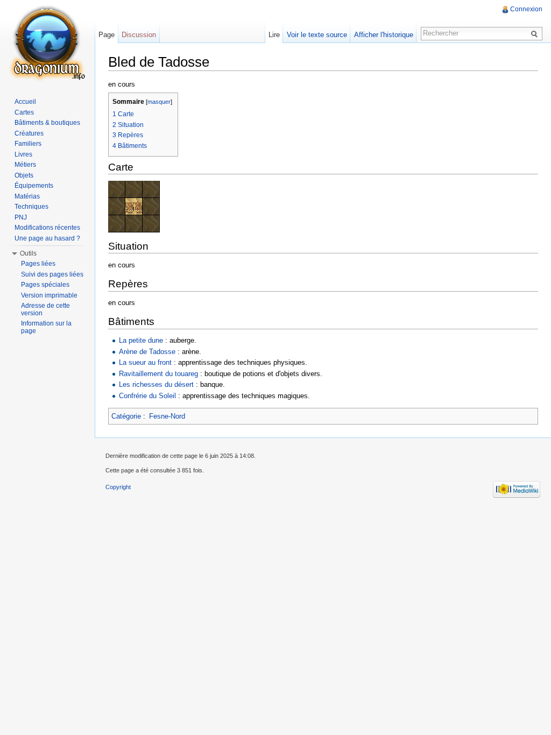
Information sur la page (46, 327)
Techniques (31, 206)
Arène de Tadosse (147, 352)
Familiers (28, 143)
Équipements (34, 185)
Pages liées (38, 263)
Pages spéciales (45, 284)
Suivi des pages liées (52, 274)
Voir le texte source (317, 35)
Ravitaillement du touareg (158, 374)
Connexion (526, 9)
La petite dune (141, 340)
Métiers (25, 164)
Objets (24, 175)
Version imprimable (49, 295)
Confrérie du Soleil (147, 396)
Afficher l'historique (383, 35)
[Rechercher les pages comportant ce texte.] (536, 33)
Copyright (118, 487)
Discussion (139, 35)
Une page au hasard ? (47, 238)
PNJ (21, 217)
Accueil (25, 101)
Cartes (24, 112)
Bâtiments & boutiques (47, 122)
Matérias (27, 196)
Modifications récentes (47, 227)
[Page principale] (47, 43)
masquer (159, 101)
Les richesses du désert (156, 384)
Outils (28, 253)
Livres (23, 154)
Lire (274, 35)
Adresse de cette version (45, 309)
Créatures (29, 133)
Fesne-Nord (167, 416)
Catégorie (126, 416)
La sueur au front (145, 362)
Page (106, 35)
